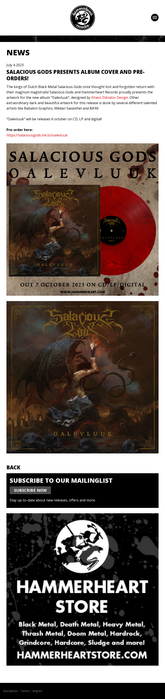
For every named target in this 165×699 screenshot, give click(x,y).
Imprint (37, 691)
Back (13, 467)
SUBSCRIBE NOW (30, 490)
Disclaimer (10, 691)
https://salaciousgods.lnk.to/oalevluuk (37, 135)
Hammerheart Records (82, 17)
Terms (25, 691)
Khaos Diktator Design (109, 97)
